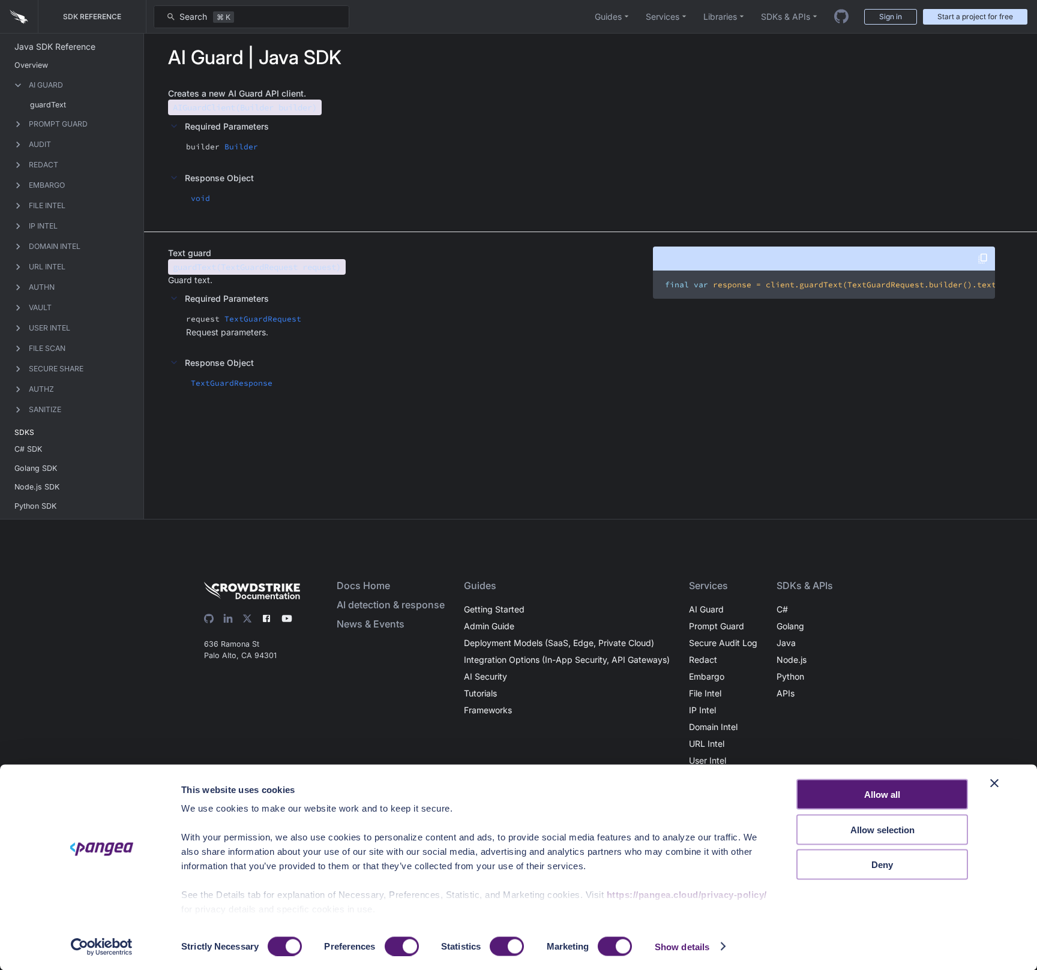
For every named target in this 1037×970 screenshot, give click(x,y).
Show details (682, 946)
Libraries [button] (720, 16)
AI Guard (706, 609)
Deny (882, 865)
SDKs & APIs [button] (785, 16)
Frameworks (488, 710)
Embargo (706, 676)
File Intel (705, 693)
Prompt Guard (716, 626)
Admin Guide (489, 626)
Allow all (882, 794)
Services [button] (662, 16)
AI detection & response (391, 605)
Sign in (890, 16)
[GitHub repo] (841, 17)
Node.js (792, 659)
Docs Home (363, 585)
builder (203, 147)
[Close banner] (994, 783)
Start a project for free (975, 16)
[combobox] (251, 16)
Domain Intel (713, 727)
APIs (786, 693)
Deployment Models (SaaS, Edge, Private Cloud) (559, 643)
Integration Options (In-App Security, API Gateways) (567, 659)
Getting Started (494, 609)
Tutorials (480, 693)
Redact (703, 659)
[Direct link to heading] (311, 93)
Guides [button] (608, 16)
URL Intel (706, 743)
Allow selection (882, 829)
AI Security (485, 676)
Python (790, 676)
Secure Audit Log (723, 643)
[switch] (402, 946)
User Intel (707, 760)
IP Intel (702, 710)
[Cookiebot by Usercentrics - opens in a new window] (101, 947)
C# (782, 609)
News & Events (370, 624)
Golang (790, 626)
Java (786, 643)
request (203, 319)
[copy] (983, 258)
